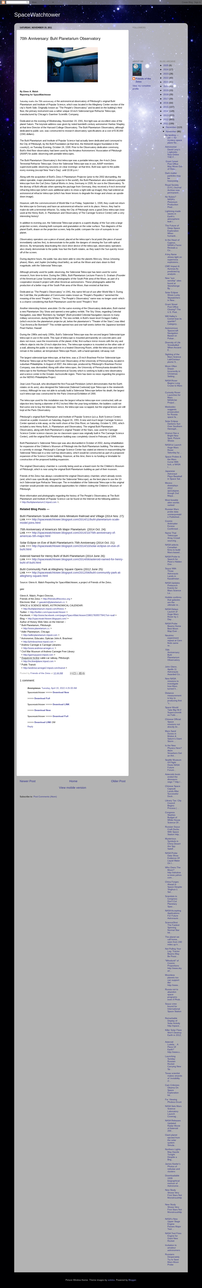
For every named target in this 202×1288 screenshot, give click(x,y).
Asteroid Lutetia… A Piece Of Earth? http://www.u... (173, 1047)
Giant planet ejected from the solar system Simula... (172, 1140)
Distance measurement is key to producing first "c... (173, 698)
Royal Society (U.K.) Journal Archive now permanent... (173, 189)
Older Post (118, 781)
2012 (166, 119)
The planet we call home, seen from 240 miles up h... (173, 941)
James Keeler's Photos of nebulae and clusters (172, 1168)
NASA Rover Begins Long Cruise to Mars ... (173, 384)
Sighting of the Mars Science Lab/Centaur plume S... (173, 358)
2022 (166, 78)
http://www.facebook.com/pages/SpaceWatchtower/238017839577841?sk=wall (74, 615)
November (171, 131)
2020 (166, 86)
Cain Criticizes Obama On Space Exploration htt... (172, 1090)
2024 (166, 69)
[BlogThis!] (74, 673)
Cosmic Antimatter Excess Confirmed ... (172, 525)
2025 (166, 65)
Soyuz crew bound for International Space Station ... (173, 1009)
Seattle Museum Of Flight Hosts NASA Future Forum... (173, 765)
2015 (166, 107)
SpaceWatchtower (37, 14)
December (171, 127)
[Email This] (71, 673)
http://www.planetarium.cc (36, 628)
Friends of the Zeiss (143, 80)
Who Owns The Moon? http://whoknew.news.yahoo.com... (173, 872)
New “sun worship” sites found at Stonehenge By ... (173, 283)
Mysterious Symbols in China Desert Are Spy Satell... (173, 844)
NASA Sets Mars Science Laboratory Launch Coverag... (173, 1111)
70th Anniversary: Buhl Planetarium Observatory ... (172, 656)
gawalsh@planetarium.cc (52, 602)
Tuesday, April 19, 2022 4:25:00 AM (59, 688)
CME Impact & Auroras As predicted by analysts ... (172, 270)
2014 (166, 111)
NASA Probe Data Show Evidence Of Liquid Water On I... (172, 858)
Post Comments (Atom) (45, 796)
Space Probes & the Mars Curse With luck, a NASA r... (173, 462)
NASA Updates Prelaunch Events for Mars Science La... (173, 588)
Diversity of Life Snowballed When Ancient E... (173, 346)
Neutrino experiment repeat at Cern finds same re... (173, 640)
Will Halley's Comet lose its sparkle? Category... (173, 320)
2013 (166, 115)
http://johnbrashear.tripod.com (38, 641)
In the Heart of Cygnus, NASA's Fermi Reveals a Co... (173, 245)
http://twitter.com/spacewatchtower (48, 612)
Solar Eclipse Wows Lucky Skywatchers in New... (172, 296)
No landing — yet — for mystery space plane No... (173, 139)
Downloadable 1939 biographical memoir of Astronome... (172, 1180)
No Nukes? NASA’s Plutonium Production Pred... (171, 202)
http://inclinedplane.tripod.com (38, 661)
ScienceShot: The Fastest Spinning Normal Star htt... (172, 927)
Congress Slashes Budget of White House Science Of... (172, 817)
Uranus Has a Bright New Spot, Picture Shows (172, 437)
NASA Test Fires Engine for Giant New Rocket (173, 1237)
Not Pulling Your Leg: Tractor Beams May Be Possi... (173, 953)
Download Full (42, 698)
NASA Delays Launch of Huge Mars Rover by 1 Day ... (171, 614)
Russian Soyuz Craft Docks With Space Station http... (173, 831)
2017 (166, 99)
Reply (30, 726)
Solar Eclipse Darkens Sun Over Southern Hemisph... (173, 425)
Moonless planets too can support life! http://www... (172, 980)
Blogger (132, 1280)
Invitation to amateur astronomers (172, 1247)
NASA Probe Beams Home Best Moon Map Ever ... (173, 627)
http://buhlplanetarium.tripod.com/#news (43, 609)
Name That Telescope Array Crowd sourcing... (172, 537)
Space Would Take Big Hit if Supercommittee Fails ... (173, 711)
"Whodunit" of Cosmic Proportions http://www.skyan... (173, 965)
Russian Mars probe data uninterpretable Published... (173, 513)
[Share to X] (77, 673)
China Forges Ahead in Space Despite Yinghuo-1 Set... (173, 887)
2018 (166, 94)
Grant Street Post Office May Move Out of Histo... (173, 165)
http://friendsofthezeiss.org (56, 599)
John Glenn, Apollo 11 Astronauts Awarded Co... (173, 671)
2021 (166, 82)
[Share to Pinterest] (83, 673)
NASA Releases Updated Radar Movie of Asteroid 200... (173, 1125)
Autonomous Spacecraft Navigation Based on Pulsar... (171, 333)
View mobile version (72, 787)
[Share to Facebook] (80, 673)
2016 (166, 103)
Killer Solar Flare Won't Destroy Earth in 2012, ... (173, 1034)
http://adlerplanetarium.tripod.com (40, 635)
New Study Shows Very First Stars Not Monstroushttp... (173, 1195)
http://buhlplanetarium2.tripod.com (39, 502)
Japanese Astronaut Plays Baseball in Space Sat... (173, 475)
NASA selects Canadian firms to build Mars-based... (173, 549)
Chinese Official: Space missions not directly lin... (173, 723)
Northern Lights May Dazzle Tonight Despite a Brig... (173, 1154)
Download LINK (61, 704)
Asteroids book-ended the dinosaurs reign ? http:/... (173, 778)
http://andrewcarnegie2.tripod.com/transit (44, 668)
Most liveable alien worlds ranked (172, 502)
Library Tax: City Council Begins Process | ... (173, 804)
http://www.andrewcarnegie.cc (38, 648)
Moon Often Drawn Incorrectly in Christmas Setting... (172, 371)
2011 (166, 123)
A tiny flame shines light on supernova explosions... (173, 258)
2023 (166, 74)
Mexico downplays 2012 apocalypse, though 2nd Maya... (172, 489)
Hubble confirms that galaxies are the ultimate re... (173, 601)
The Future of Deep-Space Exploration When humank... (172, 230)
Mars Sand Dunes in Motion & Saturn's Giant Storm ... (173, 736)
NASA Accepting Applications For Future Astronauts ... (173, 914)
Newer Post (28, 781)
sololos (111, 1280)
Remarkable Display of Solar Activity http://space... (173, 1022)
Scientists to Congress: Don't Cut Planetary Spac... (171, 901)
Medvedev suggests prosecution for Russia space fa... (172, 412)
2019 (166, 90)
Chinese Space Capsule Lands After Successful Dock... (172, 791)
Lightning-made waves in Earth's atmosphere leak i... (173, 216)
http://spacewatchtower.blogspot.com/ (47, 618)
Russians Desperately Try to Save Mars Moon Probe (172, 1259)
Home (73, 781)
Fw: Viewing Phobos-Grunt (173, 1100)
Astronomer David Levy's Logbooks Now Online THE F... (172, 152)
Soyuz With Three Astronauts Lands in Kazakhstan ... (173, 573)
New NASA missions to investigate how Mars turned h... (172, 683)
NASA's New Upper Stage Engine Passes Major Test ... (173, 1224)
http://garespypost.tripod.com (38, 655)
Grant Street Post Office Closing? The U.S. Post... (173, 308)
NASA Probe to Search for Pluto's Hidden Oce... (173, 561)
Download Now (61, 692)
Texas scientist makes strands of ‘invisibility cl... (173, 1077)
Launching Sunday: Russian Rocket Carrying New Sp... (173, 1062)
